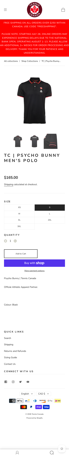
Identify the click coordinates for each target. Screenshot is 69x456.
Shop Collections (29, 61)
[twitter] (20, 382)
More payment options (34, 270)
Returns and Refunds (15, 351)
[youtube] (27, 382)
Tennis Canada (38, 414)
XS (19, 207)
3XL (19, 226)
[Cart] (63, 9)
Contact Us (10, 364)
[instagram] (13, 382)
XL (19, 220)
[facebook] (5, 382)
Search (7, 338)
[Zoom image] (34, 101)
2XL (50, 220)
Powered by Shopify (34, 418)
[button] (10, 101)
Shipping (8, 184)
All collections (11, 61)
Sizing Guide (10, 357)
